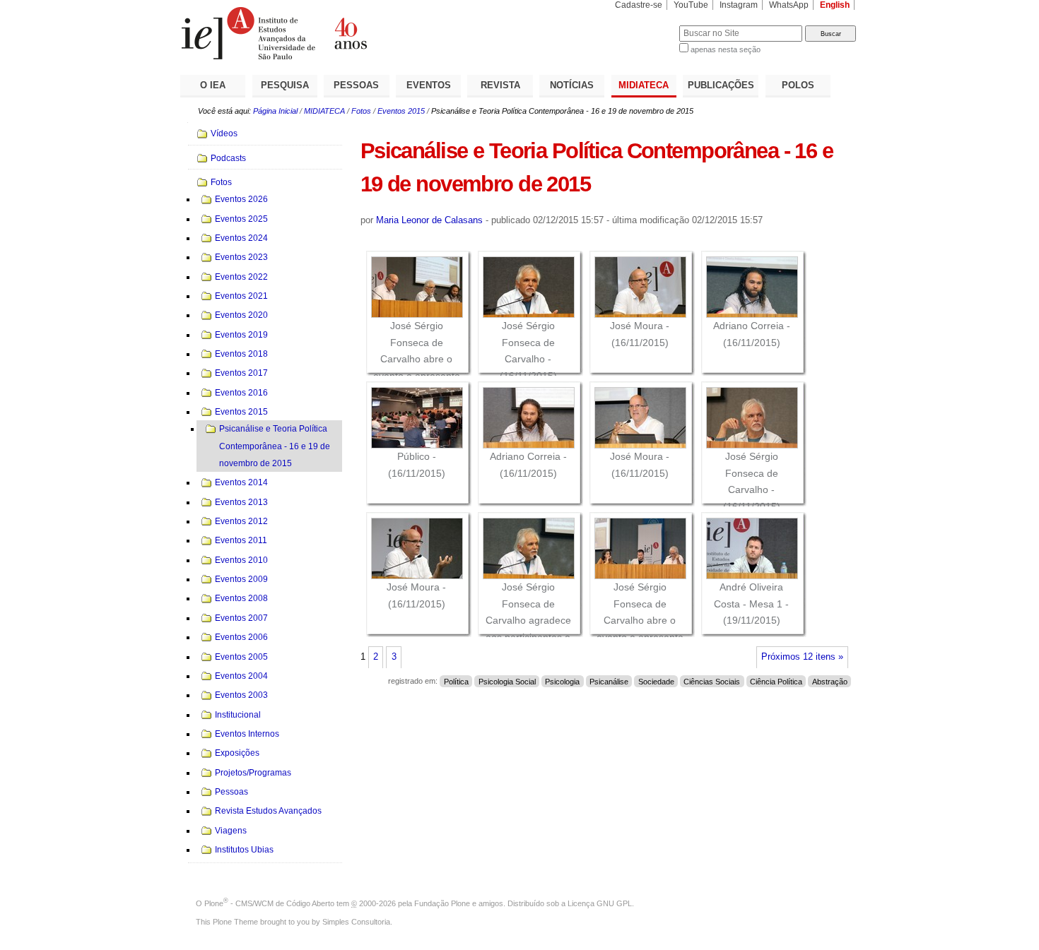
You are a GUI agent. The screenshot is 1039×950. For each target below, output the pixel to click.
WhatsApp (789, 5)
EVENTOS (428, 85)
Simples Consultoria (356, 922)
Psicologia (562, 681)
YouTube (691, 5)
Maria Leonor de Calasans (429, 220)
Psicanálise (608, 681)
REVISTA (500, 85)
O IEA (212, 85)
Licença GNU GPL (600, 903)
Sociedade (656, 681)
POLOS (798, 85)
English (835, 5)
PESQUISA (285, 85)
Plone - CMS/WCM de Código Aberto (269, 903)
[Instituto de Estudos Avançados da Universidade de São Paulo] (350, 33)
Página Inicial (275, 111)
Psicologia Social (507, 681)
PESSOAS (356, 85)
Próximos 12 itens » (802, 657)
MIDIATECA (643, 85)
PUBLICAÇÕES (721, 85)
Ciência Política (776, 681)
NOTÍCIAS (572, 85)
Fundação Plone (442, 903)
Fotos (361, 111)
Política (456, 681)
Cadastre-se (638, 5)
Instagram (739, 5)
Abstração (829, 681)
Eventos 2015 (401, 111)
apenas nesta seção (726, 49)
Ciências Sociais (711, 681)
